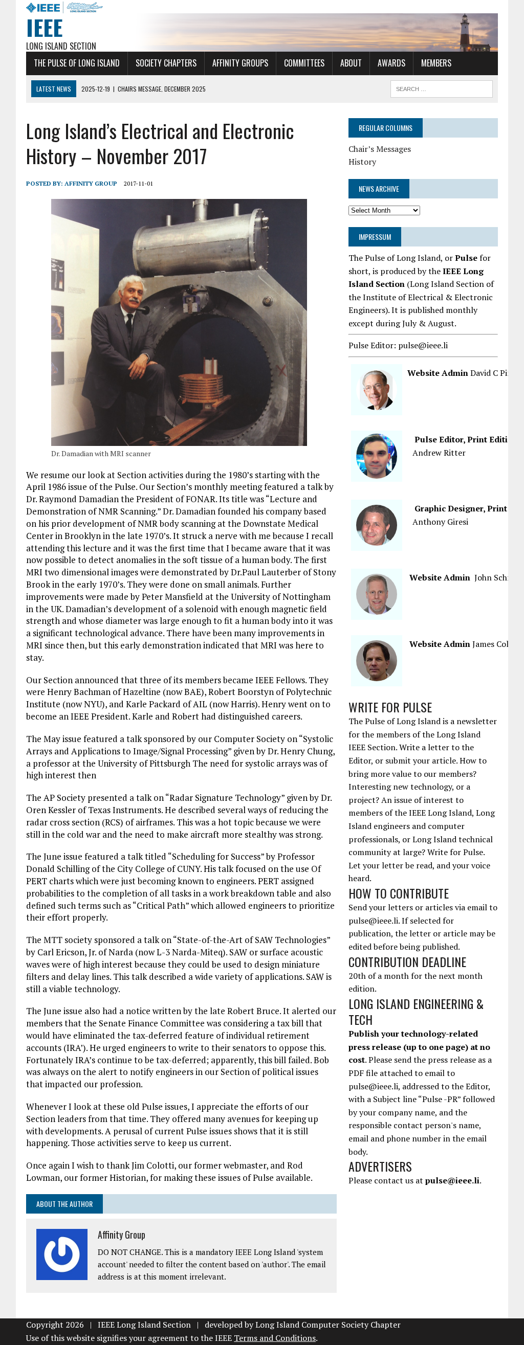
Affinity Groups (240, 63)
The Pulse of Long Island (77, 63)
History (362, 161)
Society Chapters (166, 63)
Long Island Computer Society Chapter (328, 1324)
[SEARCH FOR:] (441, 87)
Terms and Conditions (275, 1337)
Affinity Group (90, 183)
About (351, 63)
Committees (304, 63)
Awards (391, 63)
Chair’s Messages (379, 148)
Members (436, 63)
